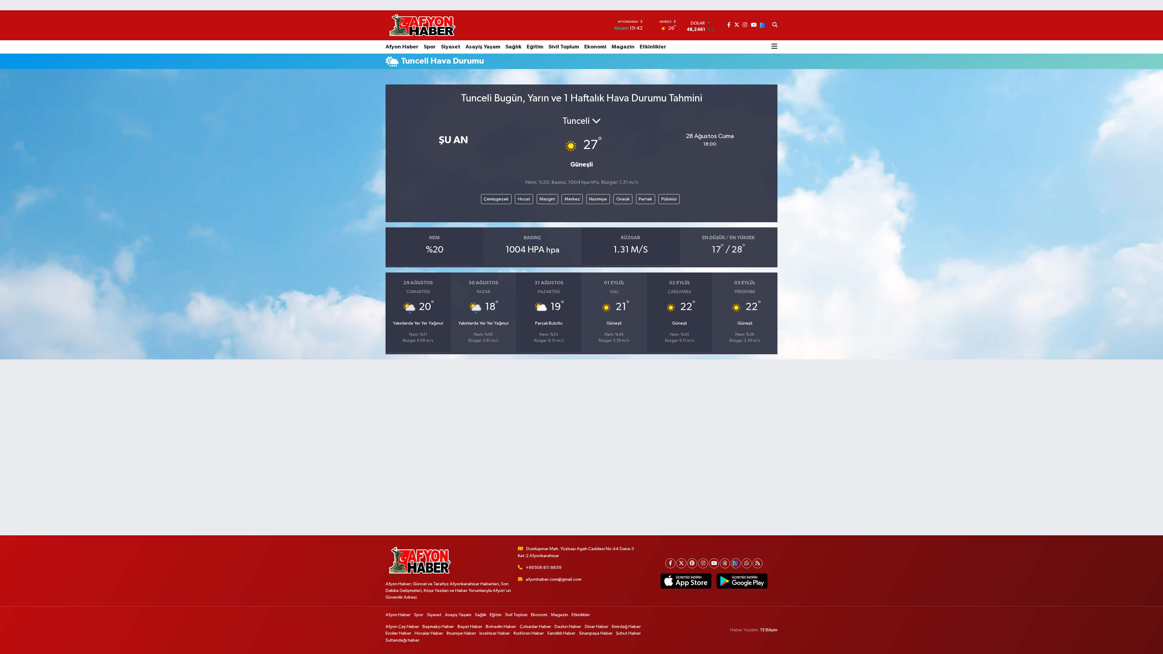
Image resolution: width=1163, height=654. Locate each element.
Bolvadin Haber (501, 626)
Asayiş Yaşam (483, 47)
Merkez (572, 199)
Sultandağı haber (402, 640)
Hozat (524, 199)
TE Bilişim (768, 630)
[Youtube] (714, 563)
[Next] (736, 563)
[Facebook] (670, 563)
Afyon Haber (402, 47)
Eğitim (535, 47)
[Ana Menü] (774, 47)
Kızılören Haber (529, 633)
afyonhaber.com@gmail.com (554, 579)
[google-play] (742, 581)
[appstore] (686, 581)
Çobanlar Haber (535, 626)
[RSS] (758, 563)
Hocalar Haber (429, 633)
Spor (430, 47)
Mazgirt (547, 199)
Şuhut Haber (628, 633)
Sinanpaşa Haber (596, 633)
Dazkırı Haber (568, 626)
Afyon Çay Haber (402, 626)
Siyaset (450, 47)
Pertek (645, 199)
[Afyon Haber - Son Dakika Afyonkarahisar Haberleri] (422, 25)
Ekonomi (595, 47)
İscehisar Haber (494, 633)
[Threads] (725, 563)
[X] (681, 563)
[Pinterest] (692, 563)
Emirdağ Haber (626, 626)
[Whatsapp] (747, 563)
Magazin (623, 47)
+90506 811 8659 (544, 567)
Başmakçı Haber (438, 626)
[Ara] (774, 25)
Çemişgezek (496, 199)
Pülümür (669, 199)
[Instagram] (703, 563)
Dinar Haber (596, 626)
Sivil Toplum (563, 47)
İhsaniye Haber (461, 633)
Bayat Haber (470, 626)
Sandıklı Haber (561, 633)
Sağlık (513, 47)
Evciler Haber (398, 633)
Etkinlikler (653, 47)
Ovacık (623, 199)
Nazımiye (598, 199)
